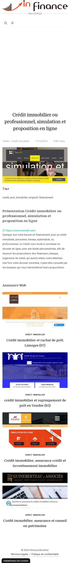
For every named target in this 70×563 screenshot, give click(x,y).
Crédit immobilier (20, 141)
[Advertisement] (35, 64)
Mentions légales (19, 554)
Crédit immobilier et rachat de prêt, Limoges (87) (35, 342)
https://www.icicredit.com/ (20, 230)
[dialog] (16, 560)
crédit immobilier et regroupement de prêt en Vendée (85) (35, 403)
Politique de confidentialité (45, 554)
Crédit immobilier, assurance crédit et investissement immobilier (35, 463)
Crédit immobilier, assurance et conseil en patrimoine (35, 523)
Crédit (6, 141)
